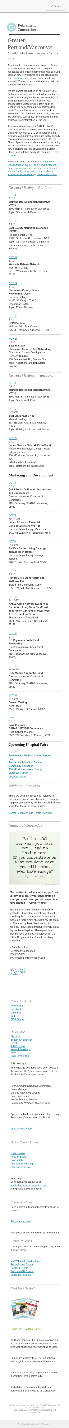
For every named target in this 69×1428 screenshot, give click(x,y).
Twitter (14, 1016)
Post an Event (18, 1156)
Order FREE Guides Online (26, 1328)
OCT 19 (13, 283)
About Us (16, 1036)
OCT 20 (13, 438)
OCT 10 (13, 221)
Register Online (17, 776)
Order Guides (18, 1153)
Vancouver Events (21, 1274)
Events (14, 1043)
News (14, 1052)
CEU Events (17, 1019)
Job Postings (18, 1046)
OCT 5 (12, 408)
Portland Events (19, 1268)
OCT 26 (13, 695)
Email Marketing (25, 1424)
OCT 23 (13, 316)
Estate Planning (43, 812)
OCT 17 (13, 257)
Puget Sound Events (22, 1264)
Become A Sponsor (21, 1039)
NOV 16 (13, 338)
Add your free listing (22, 1163)
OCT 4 (12, 195)
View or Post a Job (21, 1128)
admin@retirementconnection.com (28, 1185)
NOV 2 (12, 718)
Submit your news (20, 1221)
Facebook (16, 1009)
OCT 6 (12, 541)
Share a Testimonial (21, 1167)
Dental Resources (18, 812)
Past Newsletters (20, 1055)
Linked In (16, 1012)
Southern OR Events (22, 1271)
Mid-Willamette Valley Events (27, 1261)
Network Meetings (20, 1049)
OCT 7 (12, 571)
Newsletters (17, 1005)
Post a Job (17, 1160)
